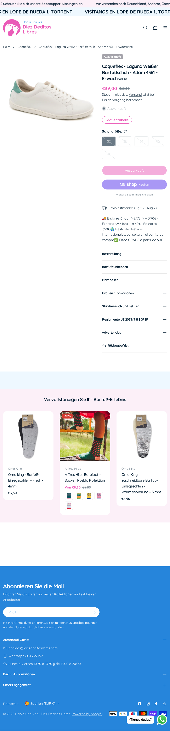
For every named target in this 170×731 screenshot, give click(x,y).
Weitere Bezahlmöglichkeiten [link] (134, 194)
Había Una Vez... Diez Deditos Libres (42, 714)
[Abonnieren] (94, 612)
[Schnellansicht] (47, 420)
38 (127, 142)
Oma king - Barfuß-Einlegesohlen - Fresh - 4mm (25, 480)
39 (144, 142)
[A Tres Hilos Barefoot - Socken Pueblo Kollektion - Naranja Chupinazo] (79, 496)
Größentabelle (117, 120)
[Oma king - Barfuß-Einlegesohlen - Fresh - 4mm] (28, 436)
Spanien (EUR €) (43, 703)
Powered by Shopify (87, 714)
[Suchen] (145, 28)
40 (160, 142)
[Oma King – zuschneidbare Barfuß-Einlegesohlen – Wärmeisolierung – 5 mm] (142, 436)
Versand (135, 94)
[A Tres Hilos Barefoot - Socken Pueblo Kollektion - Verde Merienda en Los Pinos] (69, 496)
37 (111, 142)
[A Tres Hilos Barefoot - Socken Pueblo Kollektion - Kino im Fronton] (99, 496)
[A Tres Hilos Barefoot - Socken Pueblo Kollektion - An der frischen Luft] (89, 496)
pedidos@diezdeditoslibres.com (33, 648)
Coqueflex (24, 47)
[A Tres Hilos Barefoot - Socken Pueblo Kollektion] (85, 436)
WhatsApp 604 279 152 (25, 656)
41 (111, 155)
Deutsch (9, 704)
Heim (6, 47)
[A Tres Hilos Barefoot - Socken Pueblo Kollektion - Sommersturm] (69, 506)
